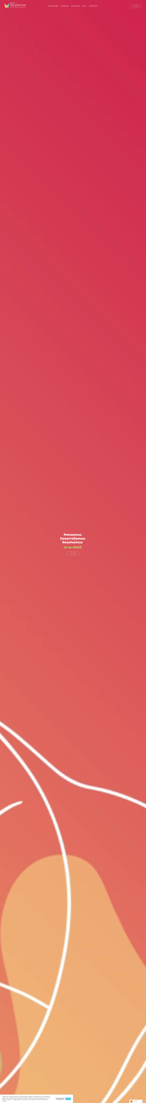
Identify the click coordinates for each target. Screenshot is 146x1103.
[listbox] (136, 1101)
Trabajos (65, 6)
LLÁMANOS (135, 6)
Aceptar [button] (68, 1098)
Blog (84, 6)
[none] (136, 1101)
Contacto (93, 6)
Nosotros (75, 6)
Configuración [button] (60, 1098)
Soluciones (53, 6)
